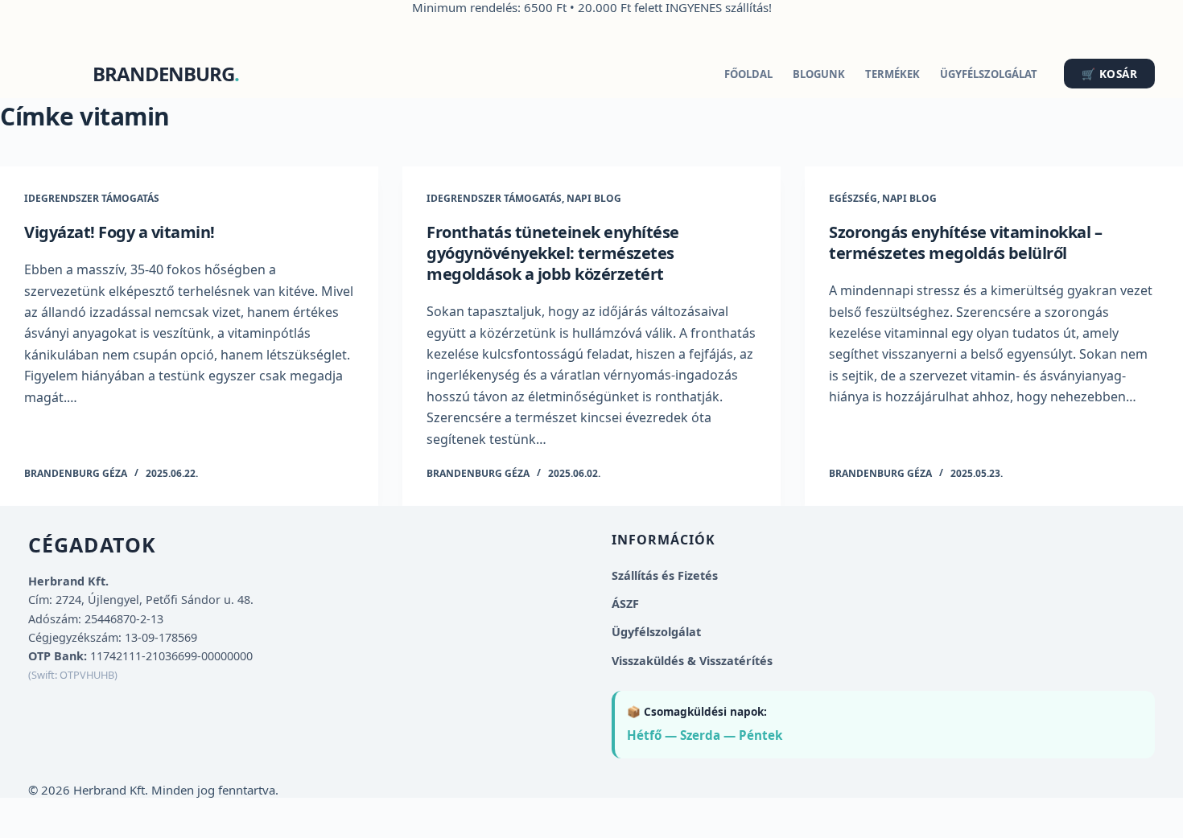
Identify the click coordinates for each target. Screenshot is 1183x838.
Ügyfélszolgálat (988, 74)
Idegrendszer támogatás (91, 198)
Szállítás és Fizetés (665, 575)
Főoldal (748, 74)
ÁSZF (625, 603)
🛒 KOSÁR (1110, 73)
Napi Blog (594, 198)
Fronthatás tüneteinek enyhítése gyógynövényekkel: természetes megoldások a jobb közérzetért (553, 253)
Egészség (853, 198)
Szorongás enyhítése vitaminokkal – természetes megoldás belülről (965, 242)
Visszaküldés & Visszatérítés (692, 660)
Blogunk (819, 74)
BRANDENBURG (163, 73)
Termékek (892, 74)
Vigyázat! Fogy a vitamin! (119, 232)
